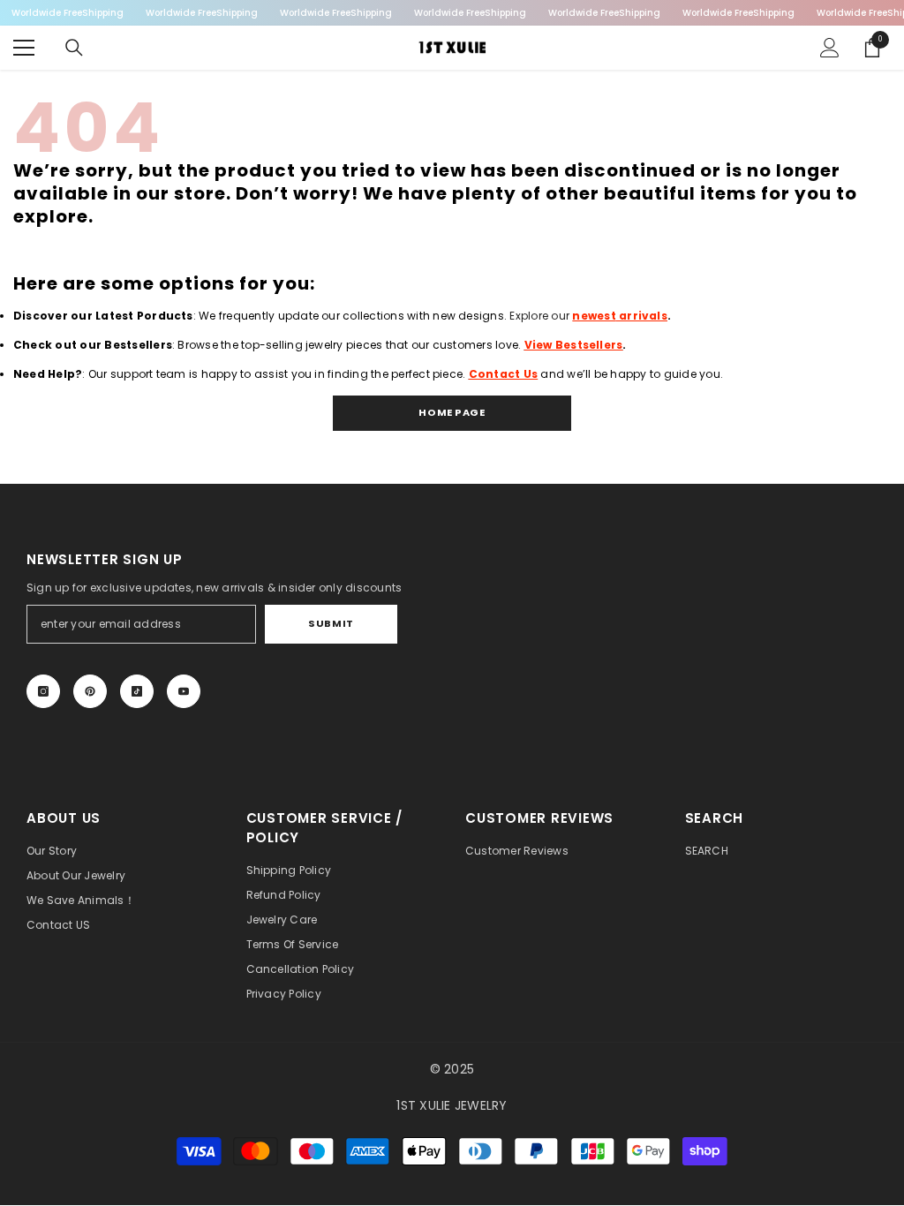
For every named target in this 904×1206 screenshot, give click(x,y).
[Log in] (830, 47)
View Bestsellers (573, 344)
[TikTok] (137, 691)
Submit (330, 623)
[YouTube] (183, 691)
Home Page (451, 412)
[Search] (74, 47)
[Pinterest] (90, 691)
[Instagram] (43, 691)
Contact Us (503, 373)
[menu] (23, 47)
